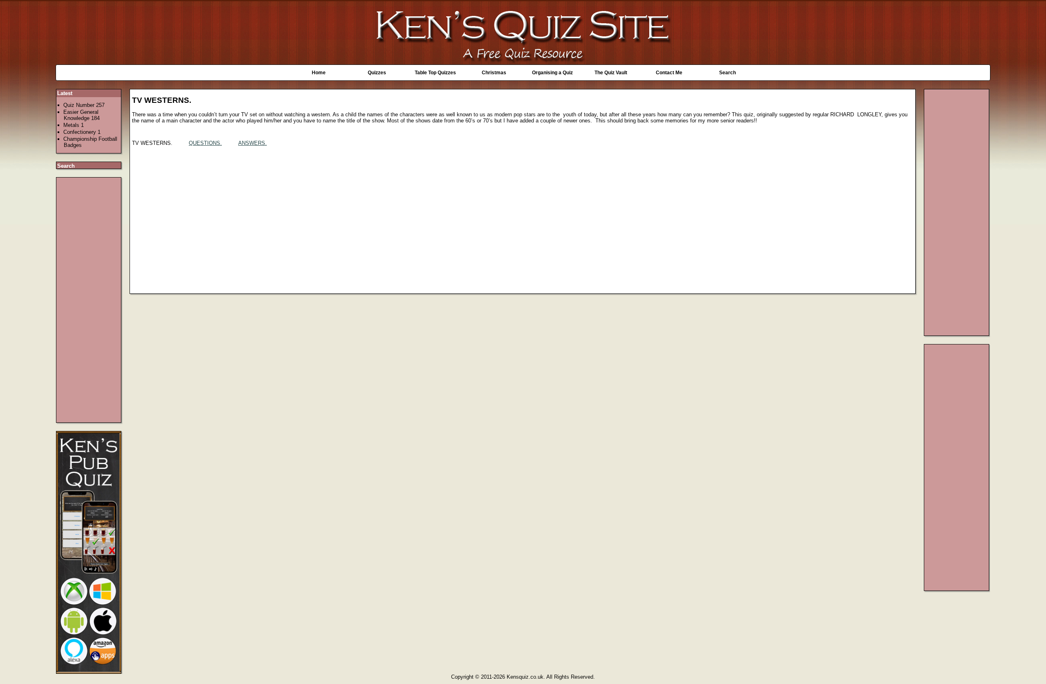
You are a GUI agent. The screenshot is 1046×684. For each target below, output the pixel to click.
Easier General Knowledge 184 (81, 115)
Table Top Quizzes (435, 72)
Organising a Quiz (552, 72)
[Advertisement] (89, 300)
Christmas (494, 72)
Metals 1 (73, 125)
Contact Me (669, 72)
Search (727, 72)
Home (319, 72)
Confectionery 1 (82, 132)
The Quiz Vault (611, 72)
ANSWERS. (252, 143)
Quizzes (377, 72)
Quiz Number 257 (84, 105)
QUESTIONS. (205, 143)
